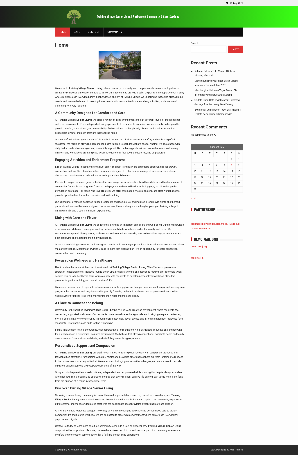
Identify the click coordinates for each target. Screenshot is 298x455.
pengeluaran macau (217, 223)
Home (62, 31)
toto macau (204, 228)
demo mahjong (199, 246)
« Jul (193, 198)
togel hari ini (197, 257)
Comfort (93, 31)
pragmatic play (199, 223)
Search (194, 43)
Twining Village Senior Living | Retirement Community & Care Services (138, 16)
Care (77, 31)
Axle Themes (236, 449)
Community (114, 31)
